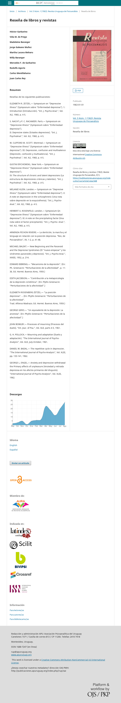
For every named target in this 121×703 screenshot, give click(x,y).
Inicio (12, 11)
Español (14, 449)
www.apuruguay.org (21, 654)
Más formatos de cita (84, 187)
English (13, 445)
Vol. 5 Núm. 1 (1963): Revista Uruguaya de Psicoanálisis (53, 11)
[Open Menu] (10, 3)
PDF (79, 90)
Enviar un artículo (20, 463)
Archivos (22, 11)
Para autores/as (17, 614)
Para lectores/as (17, 610)
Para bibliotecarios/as (19, 619)
